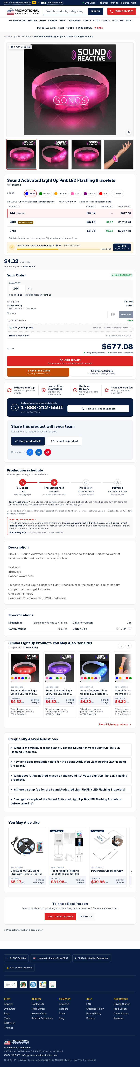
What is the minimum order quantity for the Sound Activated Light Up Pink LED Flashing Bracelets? (65, 750)
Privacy (90, 1018)
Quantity (14, 283)
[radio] (30, 193)
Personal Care (46, 28)
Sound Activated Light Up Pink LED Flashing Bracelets (63, 36)
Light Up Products (21, 36)
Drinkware (74, 20)
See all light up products (113, 724)
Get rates (126, 314)
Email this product (66, 441)
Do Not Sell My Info (62, 1060)
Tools (70, 28)
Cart (133, 2)
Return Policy (93, 1013)
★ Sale (98, 28)
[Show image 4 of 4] (118, 154)
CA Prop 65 (80, 1060)
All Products (17, 20)
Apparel (32, 20)
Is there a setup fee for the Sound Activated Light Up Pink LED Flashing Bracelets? (69, 789)
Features (124, 2)
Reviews (118, 1018)
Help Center (38, 1008)
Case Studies (121, 1013)
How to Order (39, 1013)
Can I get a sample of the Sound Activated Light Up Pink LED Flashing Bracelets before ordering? (66, 801)
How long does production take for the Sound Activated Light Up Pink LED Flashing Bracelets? (68, 763)
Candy (87, 20)
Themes (104, 2)
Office (106, 20)
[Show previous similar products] (121, 646)
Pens (128, 20)
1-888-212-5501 (42, 407)
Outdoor (117, 20)
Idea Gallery (120, 1008)
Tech (61, 28)
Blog (61, 1018)
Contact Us (38, 1004)
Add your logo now (70, 327)
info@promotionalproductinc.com (40, 1055)
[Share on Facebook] (29, 452)
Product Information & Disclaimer (24, 930)
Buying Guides (122, 1004)
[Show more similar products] (128, 646)
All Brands (9, 1023)
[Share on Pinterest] (47, 452)
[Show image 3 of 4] (86, 154)
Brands (114, 2)
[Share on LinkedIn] (38, 452)
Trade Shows (84, 28)
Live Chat (90, 2)
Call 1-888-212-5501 (60, 916)
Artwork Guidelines (42, 1018)
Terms (31, 1060)
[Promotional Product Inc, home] (23, 11)
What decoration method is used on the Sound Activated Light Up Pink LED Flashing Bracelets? (69, 777)
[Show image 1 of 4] (21, 154)
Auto (42, 20)
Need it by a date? (70, 335)
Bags (63, 20)
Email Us (86, 916)
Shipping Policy (95, 1008)
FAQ (88, 1004)
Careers (63, 1008)
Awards (53, 20)
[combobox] (65, 11)
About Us (64, 1004)
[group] (70, 686)
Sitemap (92, 1060)
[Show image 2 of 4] (54, 154)
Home (96, 20)
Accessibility (43, 1060)
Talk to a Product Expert (100, 408)
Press (62, 1013)
